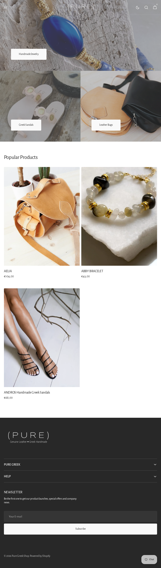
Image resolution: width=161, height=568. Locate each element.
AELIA (8, 271)
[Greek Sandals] (40, 106)
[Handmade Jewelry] (80, 35)
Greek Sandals (26, 125)
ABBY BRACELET (92, 271)
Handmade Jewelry (29, 54)
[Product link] (42, 225)
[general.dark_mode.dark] (137, 7)
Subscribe (80, 528)
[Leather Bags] (120, 106)
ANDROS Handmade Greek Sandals (27, 392)
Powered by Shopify (40, 556)
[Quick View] (14, 255)
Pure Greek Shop (20, 556)
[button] (6, 7)
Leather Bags (106, 125)
